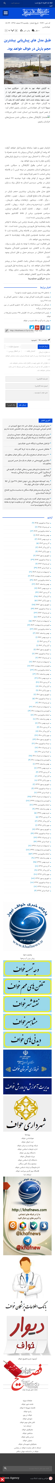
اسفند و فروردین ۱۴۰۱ (41, 670)
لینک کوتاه (38, 330)
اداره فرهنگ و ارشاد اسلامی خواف (27, 1167)
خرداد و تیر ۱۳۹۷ (43, 890)
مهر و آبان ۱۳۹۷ (43, 874)
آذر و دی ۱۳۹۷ (43, 866)
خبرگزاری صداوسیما (36, 278)
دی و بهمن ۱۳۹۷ (43, 862)
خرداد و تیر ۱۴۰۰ (43, 751)
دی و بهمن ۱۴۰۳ (43, 588)
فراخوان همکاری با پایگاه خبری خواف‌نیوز (33, 443)
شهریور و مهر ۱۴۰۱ (43, 694)
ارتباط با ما (27, 1426)
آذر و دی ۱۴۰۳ (44, 592)
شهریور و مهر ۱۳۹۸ (42, 829)
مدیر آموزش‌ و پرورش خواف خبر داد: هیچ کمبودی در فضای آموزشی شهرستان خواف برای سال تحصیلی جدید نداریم (27, 427)
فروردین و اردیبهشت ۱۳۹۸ (39, 849)
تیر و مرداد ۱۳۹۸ (43, 837)
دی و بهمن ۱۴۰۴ (43, 539)
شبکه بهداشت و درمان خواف (27, 1145)
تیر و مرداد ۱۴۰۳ (43, 613)
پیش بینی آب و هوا (27, 958)
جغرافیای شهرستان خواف (27, 1444)
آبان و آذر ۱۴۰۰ (44, 731)
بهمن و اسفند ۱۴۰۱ (42, 674)
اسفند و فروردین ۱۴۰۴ (41, 531)
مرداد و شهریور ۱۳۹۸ (41, 833)
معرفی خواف (27, 1440)
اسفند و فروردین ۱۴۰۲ (41, 629)
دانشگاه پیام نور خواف (27, 1153)
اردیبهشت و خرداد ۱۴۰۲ (41, 662)
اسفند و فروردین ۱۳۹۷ (41, 854)
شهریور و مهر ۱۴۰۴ (42, 555)
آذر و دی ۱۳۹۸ (44, 817)
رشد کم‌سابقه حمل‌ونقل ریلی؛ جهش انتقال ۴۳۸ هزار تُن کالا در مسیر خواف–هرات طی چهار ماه (28, 483)
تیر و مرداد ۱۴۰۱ (43, 702)
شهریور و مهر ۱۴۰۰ (42, 739)
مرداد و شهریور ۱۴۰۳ (42, 608)
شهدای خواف (27, 1418)
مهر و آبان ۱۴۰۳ (43, 600)
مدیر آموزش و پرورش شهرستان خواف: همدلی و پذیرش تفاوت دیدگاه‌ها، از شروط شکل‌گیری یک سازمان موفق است (29, 436)
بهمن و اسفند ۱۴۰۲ (42, 633)
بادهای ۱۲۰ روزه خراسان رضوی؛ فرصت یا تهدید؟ (32, 292)
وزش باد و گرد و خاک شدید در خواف (36, 320)
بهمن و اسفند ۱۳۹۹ (42, 764)
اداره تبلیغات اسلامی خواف (27, 1149)
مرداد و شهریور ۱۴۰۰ (42, 743)
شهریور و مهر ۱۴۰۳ (42, 604)
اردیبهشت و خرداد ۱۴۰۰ (41, 756)
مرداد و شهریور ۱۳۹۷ (41, 882)
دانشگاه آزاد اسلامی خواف (27, 1160)
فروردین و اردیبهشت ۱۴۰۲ (40, 666)
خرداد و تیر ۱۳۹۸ (43, 841)
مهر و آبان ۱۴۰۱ (44, 690)
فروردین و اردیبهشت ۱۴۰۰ (40, 760)
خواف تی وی (27, 1415)
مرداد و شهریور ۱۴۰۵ (42, 523)
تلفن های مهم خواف (27, 1422)
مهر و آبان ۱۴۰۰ (43, 735)
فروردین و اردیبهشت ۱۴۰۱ (40, 711)
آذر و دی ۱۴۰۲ (44, 641)
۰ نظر (37, 30)
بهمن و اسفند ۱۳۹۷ (42, 858)
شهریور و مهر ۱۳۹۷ (42, 878)
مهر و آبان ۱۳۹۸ (43, 825)
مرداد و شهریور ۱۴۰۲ (42, 653)
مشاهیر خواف (27, 1433)
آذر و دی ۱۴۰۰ (44, 727)
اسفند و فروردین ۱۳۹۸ (41, 805)
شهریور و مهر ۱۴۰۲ (42, 649)
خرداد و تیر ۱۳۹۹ (43, 792)
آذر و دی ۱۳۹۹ (44, 772)
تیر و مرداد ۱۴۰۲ (43, 657)
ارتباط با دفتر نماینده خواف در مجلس (27, 1448)
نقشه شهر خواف (27, 1404)
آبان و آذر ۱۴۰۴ (43, 547)
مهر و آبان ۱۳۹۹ (43, 780)
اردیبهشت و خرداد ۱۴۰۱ (41, 706)
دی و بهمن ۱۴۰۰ (43, 723)
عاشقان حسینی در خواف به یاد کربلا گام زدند (31, 449)
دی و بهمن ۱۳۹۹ (43, 768)
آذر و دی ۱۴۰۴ (44, 543)
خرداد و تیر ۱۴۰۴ (43, 568)
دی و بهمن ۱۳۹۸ (43, 813)
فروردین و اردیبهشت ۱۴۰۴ (40, 576)
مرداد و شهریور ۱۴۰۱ (42, 698)
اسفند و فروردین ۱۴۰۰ (41, 715)
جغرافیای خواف (27, 1429)
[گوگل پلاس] (37, 327)
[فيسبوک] (42, 327)
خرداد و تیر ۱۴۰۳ (43, 617)
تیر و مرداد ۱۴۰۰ (43, 747)
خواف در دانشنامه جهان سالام (27, 1451)
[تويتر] (31, 327)
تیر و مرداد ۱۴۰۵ (43, 527)
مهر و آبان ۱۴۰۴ (43, 551)
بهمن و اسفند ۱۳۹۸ (42, 809)
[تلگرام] (48, 327)
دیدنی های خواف (27, 1437)
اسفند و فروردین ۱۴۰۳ (41, 580)
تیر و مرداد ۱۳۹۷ (43, 886)
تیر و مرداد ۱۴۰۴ (43, 563)
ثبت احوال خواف (27, 1142)
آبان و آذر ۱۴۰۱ (44, 686)
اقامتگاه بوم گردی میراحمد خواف (27, 1171)
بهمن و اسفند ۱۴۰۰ (42, 719)
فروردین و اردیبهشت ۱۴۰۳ (40, 625)
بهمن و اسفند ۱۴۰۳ (42, 584)
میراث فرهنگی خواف (27, 1156)
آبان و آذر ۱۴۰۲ (44, 645)
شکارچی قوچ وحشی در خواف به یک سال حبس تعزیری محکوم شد (29, 462)
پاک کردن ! (11, 405)
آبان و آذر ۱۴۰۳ (43, 596)
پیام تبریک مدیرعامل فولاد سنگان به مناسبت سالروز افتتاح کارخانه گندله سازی (28, 491)
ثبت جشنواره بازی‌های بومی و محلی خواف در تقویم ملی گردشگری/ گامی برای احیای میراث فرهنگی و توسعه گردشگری (29, 472)
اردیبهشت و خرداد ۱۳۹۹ (40, 796)
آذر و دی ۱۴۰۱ (44, 682)
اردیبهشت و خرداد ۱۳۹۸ (40, 845)
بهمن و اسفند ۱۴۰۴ (42, 535)
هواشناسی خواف (27, 1138)
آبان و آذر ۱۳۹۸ (43, 821)
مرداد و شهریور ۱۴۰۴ (42, 559)
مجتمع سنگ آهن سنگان (27, 1163)
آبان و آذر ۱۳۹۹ (43, 776)
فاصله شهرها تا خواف (27, 1408)
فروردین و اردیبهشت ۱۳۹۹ (39, 800)
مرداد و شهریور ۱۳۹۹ (41, 788)
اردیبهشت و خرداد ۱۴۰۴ (40, 572)
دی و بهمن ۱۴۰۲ (43, 637)
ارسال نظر (22, 405)
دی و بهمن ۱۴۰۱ (43, 678)
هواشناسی (46, 27)
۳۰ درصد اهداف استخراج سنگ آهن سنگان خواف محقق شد (27, 455)
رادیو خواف (27, 1411)
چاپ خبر (27, 30)
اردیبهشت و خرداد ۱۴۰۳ (40, 621)
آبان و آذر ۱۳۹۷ (43, 870)
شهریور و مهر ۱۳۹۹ (42, 784)
